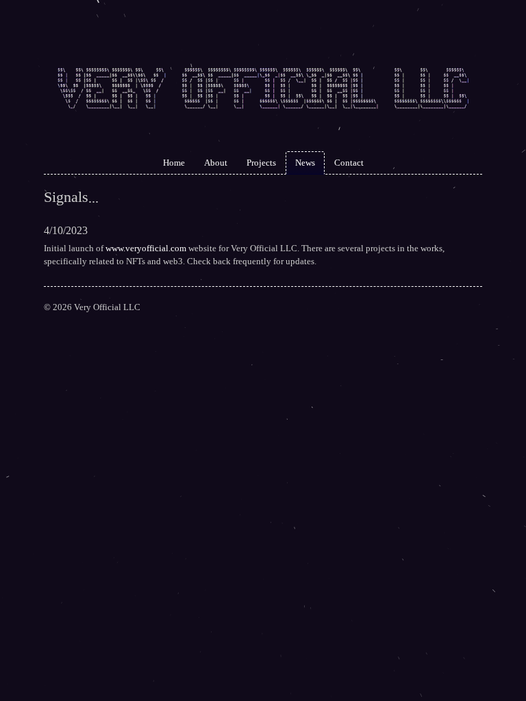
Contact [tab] (349, 162)
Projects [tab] (261, 162)
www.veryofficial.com (145, 248)
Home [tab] (174, 162)
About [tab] (215, 162)
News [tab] (305, 162)
